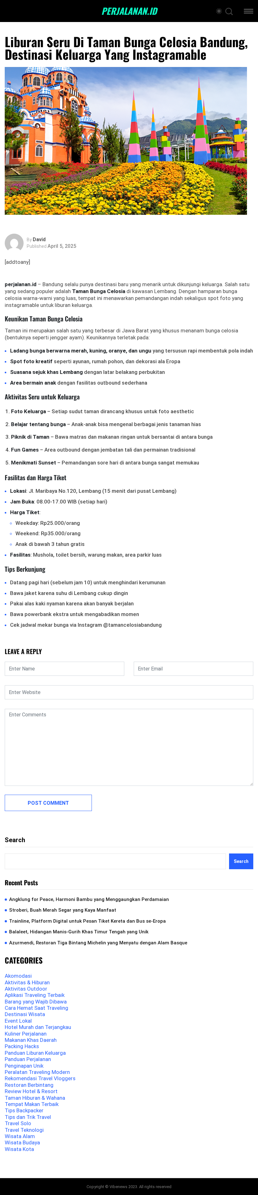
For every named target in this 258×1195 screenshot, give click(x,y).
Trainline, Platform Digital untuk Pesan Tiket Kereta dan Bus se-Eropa (87, 921)
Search (15, 840)
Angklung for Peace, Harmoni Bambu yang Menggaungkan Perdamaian (89, 899)
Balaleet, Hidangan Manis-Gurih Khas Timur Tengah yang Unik (79, 932)
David (39, 239)
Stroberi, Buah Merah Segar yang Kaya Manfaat (62, 910)
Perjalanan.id (129, 11)
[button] (248, 12)
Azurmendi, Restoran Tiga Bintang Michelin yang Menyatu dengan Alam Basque (98, 943)
